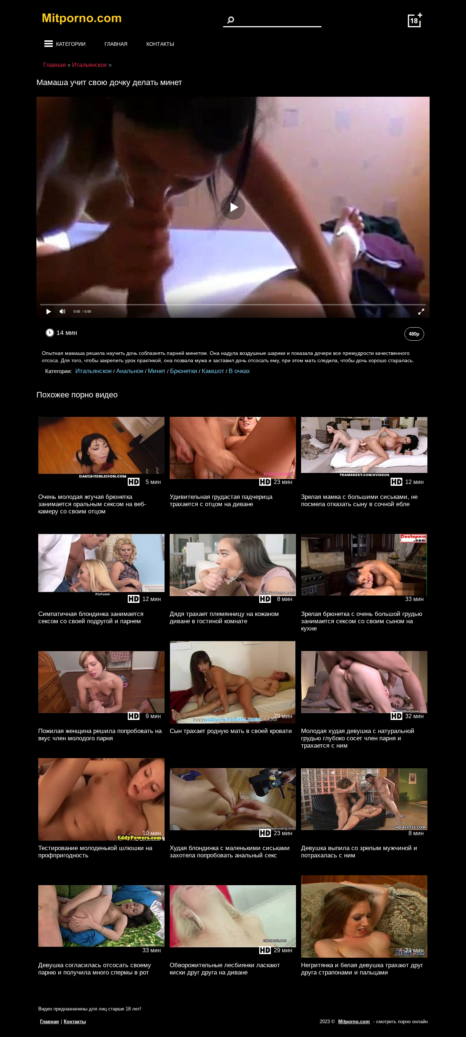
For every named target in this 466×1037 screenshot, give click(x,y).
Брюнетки (183, 371)
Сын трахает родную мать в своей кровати (231, 731)
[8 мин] (233, 605)
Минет (157, 371)
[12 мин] (364, 488)
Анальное (129, 371)
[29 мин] (233, 722)
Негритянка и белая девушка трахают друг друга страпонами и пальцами (362, 969)
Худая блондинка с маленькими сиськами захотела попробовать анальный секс (230, 852)
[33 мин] (364, 605)
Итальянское (93, 371)
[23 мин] (233, 488)
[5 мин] (101, 488)
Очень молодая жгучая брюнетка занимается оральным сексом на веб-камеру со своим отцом (92, 504)
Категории (71, 44)
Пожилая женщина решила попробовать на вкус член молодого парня (100, 735)
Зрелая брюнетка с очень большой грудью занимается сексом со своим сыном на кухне (361, 621)
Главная (115, 44)
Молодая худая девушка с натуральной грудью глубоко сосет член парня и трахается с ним (357, 738)
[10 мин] (101, 839)
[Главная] (87, 20)
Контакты (160, 44)
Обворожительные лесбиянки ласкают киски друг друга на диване (225, 969)
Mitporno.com (354, 1021)
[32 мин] (364, 722)
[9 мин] (101, 722)
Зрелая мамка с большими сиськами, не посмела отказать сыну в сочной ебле (359, 500)
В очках (239, 371)
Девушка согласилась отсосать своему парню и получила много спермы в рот (94, 969)
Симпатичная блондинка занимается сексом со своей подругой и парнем (90, 617)
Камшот (213, 371)
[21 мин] (364, 956)
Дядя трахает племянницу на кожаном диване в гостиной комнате (224, 617)
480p (414, 334)
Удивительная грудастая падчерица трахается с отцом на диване (221, 500)
